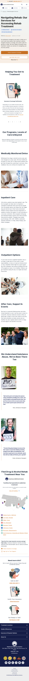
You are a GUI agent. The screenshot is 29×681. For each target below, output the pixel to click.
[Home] (7, 4)
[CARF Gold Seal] (5, 658)
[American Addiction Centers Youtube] (19, 662)
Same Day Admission (7, 31)
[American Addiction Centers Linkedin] (12, 662)
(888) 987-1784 (14, 651)
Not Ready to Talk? (14, 620)
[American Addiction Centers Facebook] (9, 662)
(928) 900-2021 (16, 1)
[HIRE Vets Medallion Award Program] (14, 658)
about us (4, 11)
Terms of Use (14, 672)
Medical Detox (6, 29)
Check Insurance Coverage (14, 52)
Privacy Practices (14, 669)
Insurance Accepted (17, 29)
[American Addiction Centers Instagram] (16, 662)
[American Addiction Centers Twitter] (6, 662)
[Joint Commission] (10, 658)
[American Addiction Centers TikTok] (22, 662)
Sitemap (14, 668)
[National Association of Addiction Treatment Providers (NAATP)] (24, 658)
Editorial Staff (8, 35)
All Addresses (14, 653)
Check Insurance (14, 601)
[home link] (1, 11)
